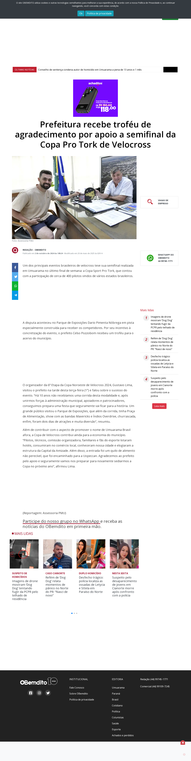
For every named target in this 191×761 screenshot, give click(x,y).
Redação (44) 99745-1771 (154, 679)
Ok (81, 13)
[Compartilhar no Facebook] (15, 267)
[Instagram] (39, 693)
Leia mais (159, 406)
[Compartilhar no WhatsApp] (15, 286)
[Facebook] (30, 693)
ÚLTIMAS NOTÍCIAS (24, 69)
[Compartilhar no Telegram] (15, 295)
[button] (137, 555)
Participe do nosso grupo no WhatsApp (61, 521)
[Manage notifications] (184, 754)
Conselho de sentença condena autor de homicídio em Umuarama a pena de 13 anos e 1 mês (90, 69)
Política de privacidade (99, 13)
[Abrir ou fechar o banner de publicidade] (183, 742)
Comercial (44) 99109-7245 (155, 686)
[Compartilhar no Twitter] (15, 276)
